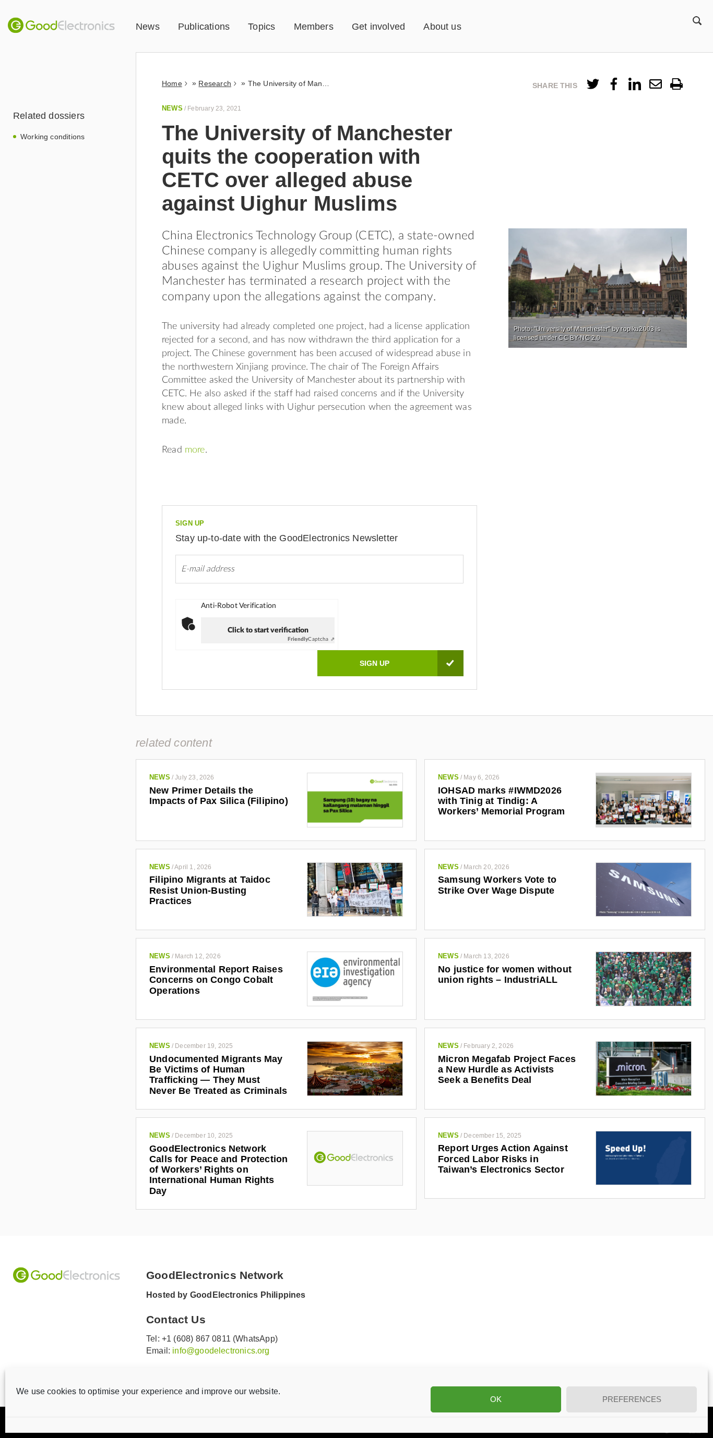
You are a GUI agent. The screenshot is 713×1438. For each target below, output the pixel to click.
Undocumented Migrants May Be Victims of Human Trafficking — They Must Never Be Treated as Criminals (218, 1075)
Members (314, 26)
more (195, 450)
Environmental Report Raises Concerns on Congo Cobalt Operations (216, 980)
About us (442, 26)
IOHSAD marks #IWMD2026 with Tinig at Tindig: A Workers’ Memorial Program (501, 801)
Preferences (631, 1399)
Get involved (378, 26)
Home (172, 83)
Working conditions (52, 136)
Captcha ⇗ (311, 639)
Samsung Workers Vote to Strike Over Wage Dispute (497, 884)
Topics (261, 26)
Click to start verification (268, 630)
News (148, 26)
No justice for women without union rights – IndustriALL (505, 974)
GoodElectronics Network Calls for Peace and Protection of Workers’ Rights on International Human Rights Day (218, 1169)
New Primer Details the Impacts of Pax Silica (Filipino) (218, 795)
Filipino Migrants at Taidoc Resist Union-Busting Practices (209, 890)
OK (496, 1399)
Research (214, 83)
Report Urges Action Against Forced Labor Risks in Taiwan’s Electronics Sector (503, 1159)
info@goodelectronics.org (220, 1350)
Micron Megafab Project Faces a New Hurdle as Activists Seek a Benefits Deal (507, 1070)
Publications (204, 26)
